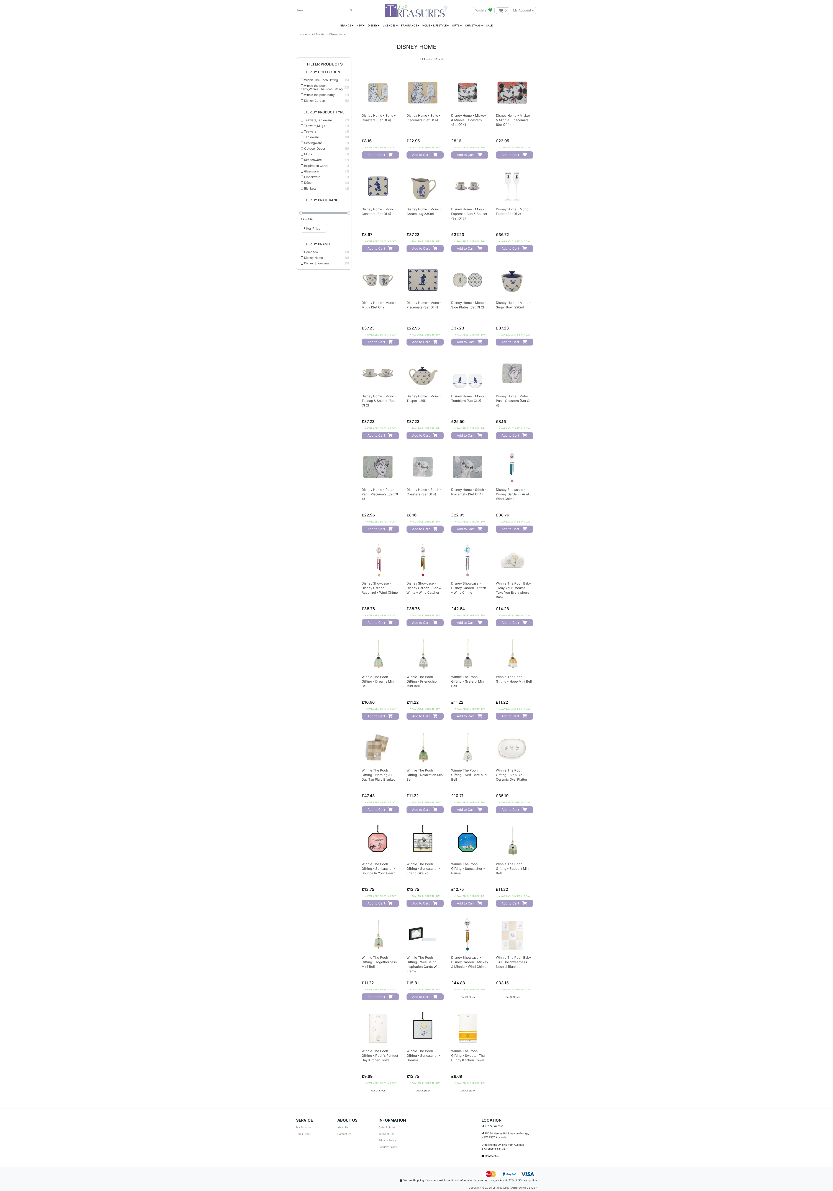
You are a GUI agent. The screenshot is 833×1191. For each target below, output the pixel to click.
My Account (522, 10)
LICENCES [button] (389, 25)
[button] (323, 64)
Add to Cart (376, 155)
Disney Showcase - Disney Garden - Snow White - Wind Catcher (424, 588)
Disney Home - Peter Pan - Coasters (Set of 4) (513, 400)
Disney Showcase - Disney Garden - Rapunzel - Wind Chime (380, 588)
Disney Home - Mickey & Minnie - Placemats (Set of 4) (513, 120)
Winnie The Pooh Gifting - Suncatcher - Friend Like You (423, 868)
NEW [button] (359, 25)
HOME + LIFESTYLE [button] (434, 25)
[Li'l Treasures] (416, 10)
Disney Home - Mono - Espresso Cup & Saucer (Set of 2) (469, 213)
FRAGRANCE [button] (409, 25)
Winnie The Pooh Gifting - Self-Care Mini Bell (469, 774)
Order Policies (387, 1127)
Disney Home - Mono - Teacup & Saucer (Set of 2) (379, 400)
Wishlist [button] (481, 10)
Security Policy (388, 1146)
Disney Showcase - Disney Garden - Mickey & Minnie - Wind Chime (469, 962)
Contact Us (344, 1133)
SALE (489, 25)
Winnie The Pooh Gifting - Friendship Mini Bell (422, 681)
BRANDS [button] (345, 25)
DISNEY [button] (372, 25)
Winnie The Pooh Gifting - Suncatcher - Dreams (423, 1055)
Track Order (303, 1133)
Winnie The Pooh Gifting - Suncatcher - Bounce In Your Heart (378, 868)
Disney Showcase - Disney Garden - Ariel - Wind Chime (513, 494)
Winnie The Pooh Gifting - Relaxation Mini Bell (425, 774)
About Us (342, 1127)
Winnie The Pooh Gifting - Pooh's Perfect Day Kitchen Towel (380, 1055)
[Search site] (351, 10)
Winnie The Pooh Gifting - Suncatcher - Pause (468, 868)
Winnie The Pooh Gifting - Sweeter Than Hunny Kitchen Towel (469, 1055)
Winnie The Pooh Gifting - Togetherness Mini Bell (379, 962)
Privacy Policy (387, 1140)
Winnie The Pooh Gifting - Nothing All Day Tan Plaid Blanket (378, 774)
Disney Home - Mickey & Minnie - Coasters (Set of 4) (468, 120)
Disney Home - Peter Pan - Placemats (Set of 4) (380, 494)
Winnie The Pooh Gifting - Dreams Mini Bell (378, 681)
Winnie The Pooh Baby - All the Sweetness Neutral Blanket (513, 962)
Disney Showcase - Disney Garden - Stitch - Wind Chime (468, 588)
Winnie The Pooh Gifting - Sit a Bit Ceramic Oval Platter (511, 774)
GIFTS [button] (456, 25)
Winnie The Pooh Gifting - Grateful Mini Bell (468, 681)
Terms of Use (386, 1133)
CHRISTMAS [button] (473, 25)
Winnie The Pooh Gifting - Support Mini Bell (513, 868)
